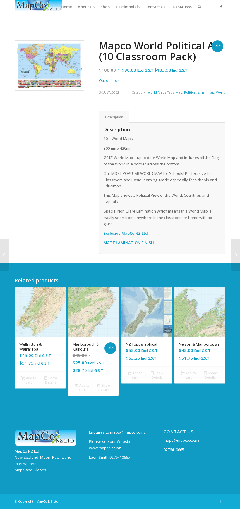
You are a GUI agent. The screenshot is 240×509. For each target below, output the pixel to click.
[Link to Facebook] (221, 6)
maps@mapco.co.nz (181, 440)
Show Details (51, 380)
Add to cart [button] (30, 380)
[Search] (199, 6)
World (220, 92)
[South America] (235, 255)
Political (190, 92)
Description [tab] (114, 117)
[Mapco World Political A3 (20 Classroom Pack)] (4, 255)
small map (206, 92)
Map (179, 92)
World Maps (157, 92)
